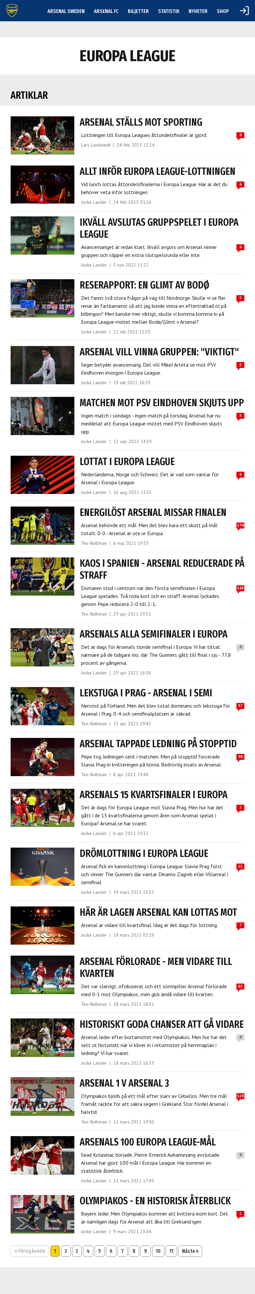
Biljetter (138, 11)
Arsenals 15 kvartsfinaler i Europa (153, 795)
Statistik (168, 11)
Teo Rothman (94, 543)
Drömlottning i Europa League (144, 854)
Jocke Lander (94, 202)
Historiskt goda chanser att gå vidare (162, 1024)
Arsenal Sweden (66, 11)
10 (158, 1251)
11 (171, 1251)
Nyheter (198, 11)
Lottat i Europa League (127, 462)
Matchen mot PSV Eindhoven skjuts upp (162, 403)
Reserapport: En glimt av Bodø (144, 285)
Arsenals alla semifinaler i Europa (153, 634)
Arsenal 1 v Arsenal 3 (124, 1083)
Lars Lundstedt (95, 145)
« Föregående (29, 1251)
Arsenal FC (106, 11)
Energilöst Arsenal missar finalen (153, 513)
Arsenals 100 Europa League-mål (148, 1142)
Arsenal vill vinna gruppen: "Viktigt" (159, 352)
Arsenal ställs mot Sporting (141, 122)
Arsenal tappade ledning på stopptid (158, 744)
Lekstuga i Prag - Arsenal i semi (146, 693)
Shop (223, 11)
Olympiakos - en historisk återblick (155, 1201)
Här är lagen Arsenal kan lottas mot (158, 912)
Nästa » (190, 1251)
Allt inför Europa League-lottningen (157, 171)
